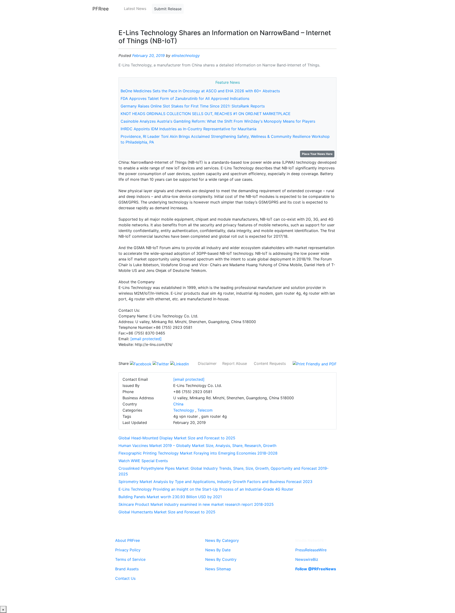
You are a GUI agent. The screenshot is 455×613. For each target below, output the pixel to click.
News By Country (221, 559)
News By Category (222, 540)
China (178, 404)
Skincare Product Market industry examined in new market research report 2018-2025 (196, 504)
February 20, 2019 (148, 55)
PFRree (100, 9)
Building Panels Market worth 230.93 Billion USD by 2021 (170, 496)
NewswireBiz (306, 559)
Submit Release (168, 8)
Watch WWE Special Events (143, 460)
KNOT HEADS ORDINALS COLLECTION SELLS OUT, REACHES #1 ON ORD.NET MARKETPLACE (206, 113)
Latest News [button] (135, 8)
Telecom (205, 410)
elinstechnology (186, 55)
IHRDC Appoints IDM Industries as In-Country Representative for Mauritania (188, 128)
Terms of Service (130, 559)
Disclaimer (207, 363)
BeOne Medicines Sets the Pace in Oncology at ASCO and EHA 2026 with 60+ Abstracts (200, 90)
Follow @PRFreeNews (315, 569)
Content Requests (270, 363)
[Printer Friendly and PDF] (315, 363)
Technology (183, 410)
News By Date (218, 550)
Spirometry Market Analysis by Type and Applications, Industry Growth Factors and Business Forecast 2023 (215, 481)
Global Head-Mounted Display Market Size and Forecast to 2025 (176, 438)
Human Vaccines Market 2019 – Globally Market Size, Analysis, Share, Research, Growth (197, 445)
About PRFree (127, 540)
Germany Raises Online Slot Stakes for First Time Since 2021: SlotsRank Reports (193, 106)
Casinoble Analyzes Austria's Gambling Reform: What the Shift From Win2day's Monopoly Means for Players (218, 121)
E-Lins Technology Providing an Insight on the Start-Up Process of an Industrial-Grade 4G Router (205, 489)
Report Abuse (234, 363)
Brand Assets (127, 569)
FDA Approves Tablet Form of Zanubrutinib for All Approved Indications (185, 98)
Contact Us (125, 578)
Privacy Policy (128, 550)
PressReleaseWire (311, 550)
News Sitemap (218, 569)
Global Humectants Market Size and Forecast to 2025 (166, 512)
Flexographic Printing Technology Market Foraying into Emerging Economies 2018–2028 (198, 453)
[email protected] (146, 338)
